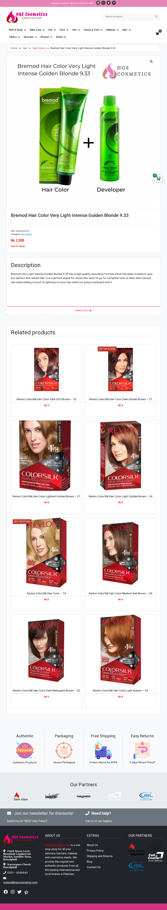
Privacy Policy (95, 850)
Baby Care (35, 29)
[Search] (156, 16)
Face (62, 29)
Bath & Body (16, 29)
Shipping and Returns (100, 856)
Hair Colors (38, 48)
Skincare (28, 37)
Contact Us (93, 867)
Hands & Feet (91, 29)
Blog (89, 861)
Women (44, 37)
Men (124, 29)
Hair (74, 29)
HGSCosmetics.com (57, 845)
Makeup (110, 29)
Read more (82, 310)
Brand (59, 37)
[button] (151, 62)
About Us (92, 845)
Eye (50, 29)
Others (13, 37)
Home (14, 48)
